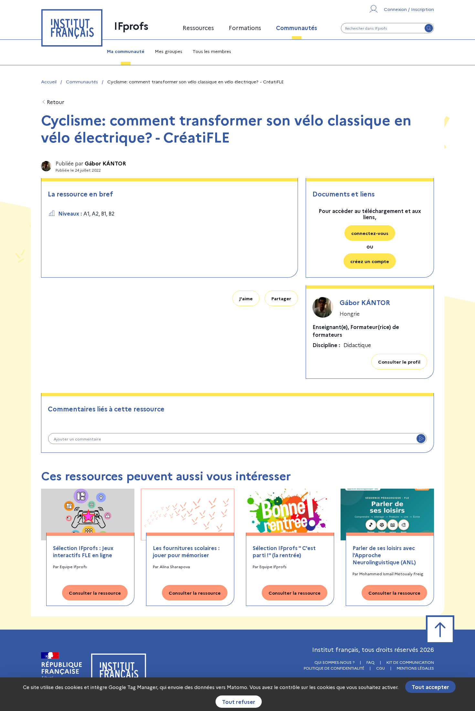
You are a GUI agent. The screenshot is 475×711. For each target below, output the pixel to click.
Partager (281, 298)
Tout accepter (430, 686)
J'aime (246, 298)
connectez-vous (369, 233)
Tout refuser (238, 701)
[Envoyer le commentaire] (421, 438)
